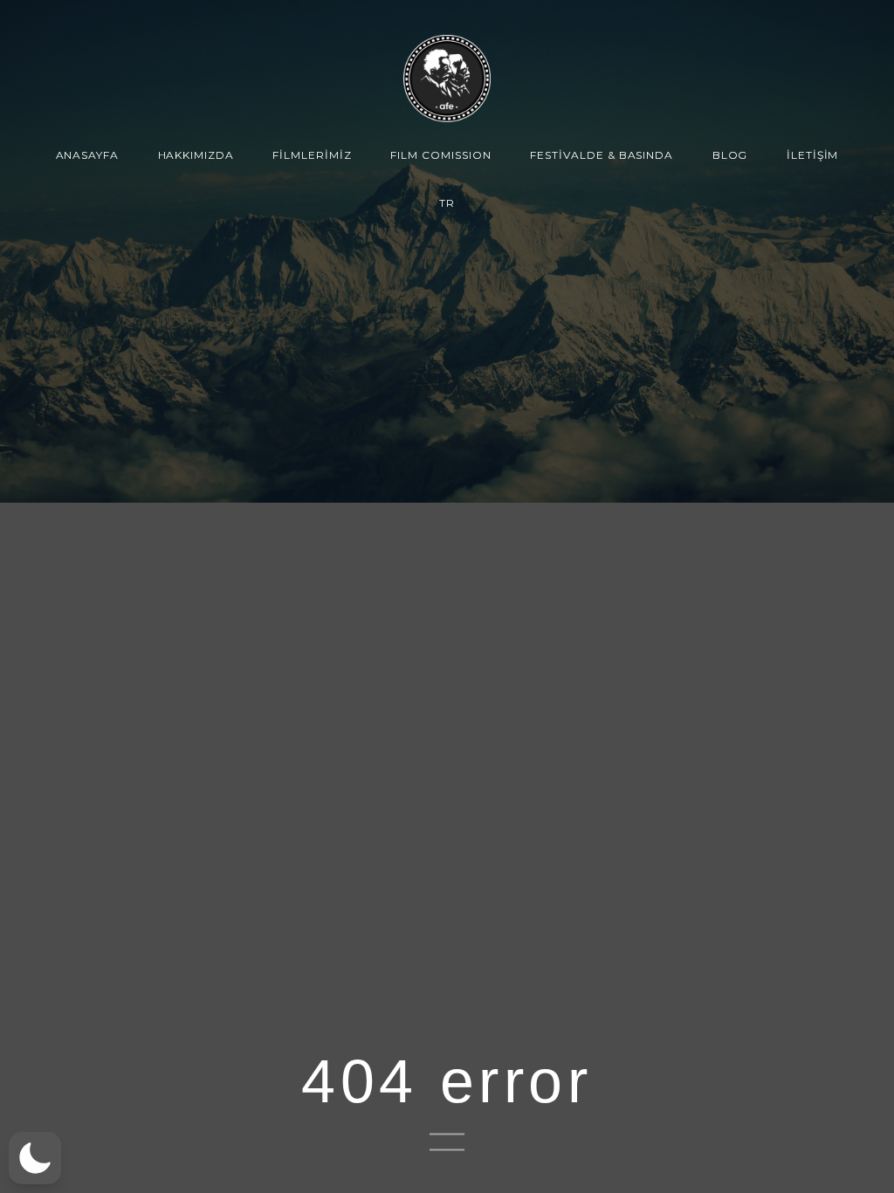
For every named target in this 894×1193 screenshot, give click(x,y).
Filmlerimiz (312, 154)
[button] (35, 1158)
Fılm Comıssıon (440, 154)
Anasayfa (88, 154)
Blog (730, 154)
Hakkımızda (196, 154)
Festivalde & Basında (601, 154)
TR (447, 202)
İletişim (813, 154)
